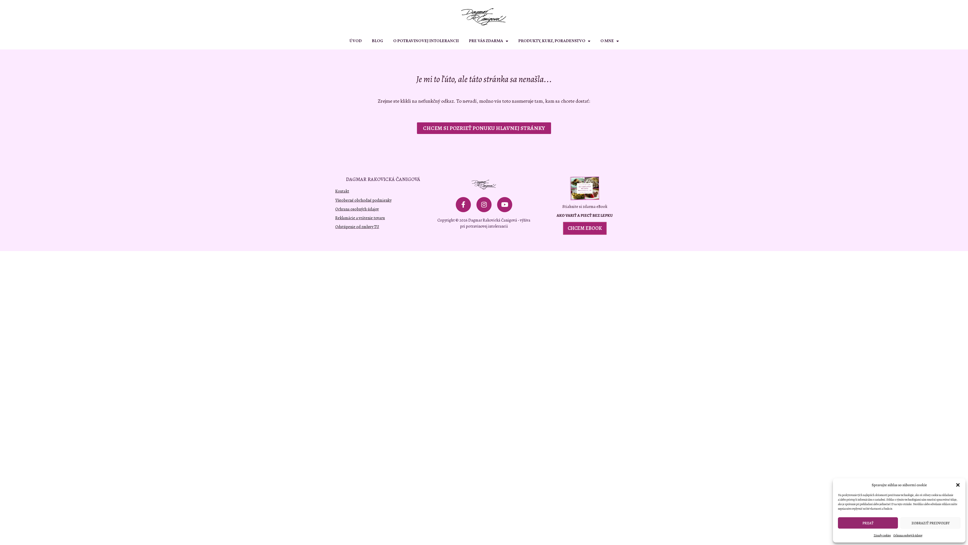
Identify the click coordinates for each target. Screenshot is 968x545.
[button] (957, 484)
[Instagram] (484, 204)
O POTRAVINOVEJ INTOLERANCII (426, 41)
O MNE (607, 41)
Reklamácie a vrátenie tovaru (360, 218)
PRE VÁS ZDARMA (486, 41)
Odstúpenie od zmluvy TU (357, 227)
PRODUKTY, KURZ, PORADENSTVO (551, 41)
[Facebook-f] (463, 204)
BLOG (377, 41)
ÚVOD (355, 41)
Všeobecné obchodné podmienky (363, 200)
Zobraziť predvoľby (931, 523)
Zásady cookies (882, 535)
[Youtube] (504, 204)
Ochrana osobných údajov (907, 535)
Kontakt (342, 191)
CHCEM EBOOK (585, 228)
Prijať (867, 523)
